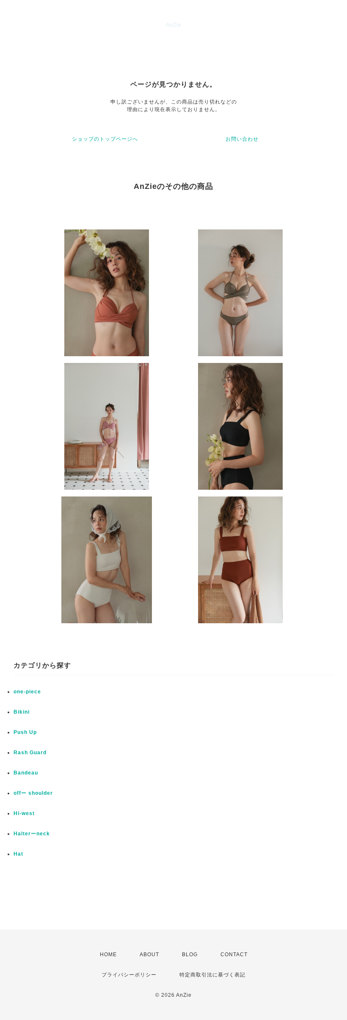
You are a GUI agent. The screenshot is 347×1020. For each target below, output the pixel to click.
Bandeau (26, 773)
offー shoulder (33, 793)
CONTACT (234, 954)
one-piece (27, 692)
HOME (108, 954)
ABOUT (149, 954)
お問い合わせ (242, 139)
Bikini (22, 712)
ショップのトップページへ (105, 139)
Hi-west (24, 813)
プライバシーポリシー (129, 975)
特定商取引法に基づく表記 (212, 975)
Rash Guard (30, 752)
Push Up (25, 732)
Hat (18, 854)
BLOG (190, 954)
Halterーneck (32, 834)
